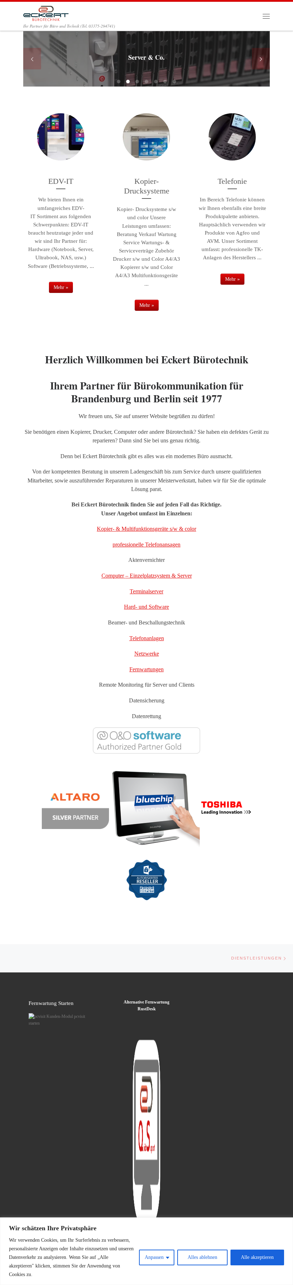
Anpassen (154, 1257)
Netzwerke (146, 654)
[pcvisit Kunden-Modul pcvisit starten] (58, 1019)
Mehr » (61, 287)
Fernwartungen (146, 669)
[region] (146, 1251)
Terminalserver (146, 591)
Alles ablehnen (202, 1257)
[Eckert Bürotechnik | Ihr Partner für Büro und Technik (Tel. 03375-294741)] (46, 11)
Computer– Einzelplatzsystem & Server (146, 576)
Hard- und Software (146, 607)
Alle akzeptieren (257, 1257)
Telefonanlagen (146, 638)
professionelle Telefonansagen (146, 544)
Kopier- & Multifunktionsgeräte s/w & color (146, 529)
